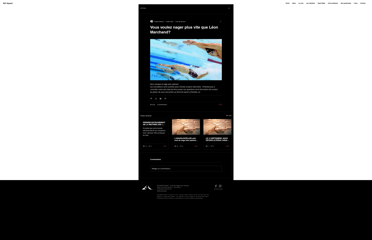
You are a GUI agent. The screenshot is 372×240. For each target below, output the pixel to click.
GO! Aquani (7, 3)
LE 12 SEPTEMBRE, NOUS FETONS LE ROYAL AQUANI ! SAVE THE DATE (217, 139)
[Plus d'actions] (221, 21)
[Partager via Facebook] (151, 98)
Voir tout (229, 115)
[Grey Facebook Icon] (216, 186)
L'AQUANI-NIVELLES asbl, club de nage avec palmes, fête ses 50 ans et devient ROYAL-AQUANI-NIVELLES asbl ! (185, 139)
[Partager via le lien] (165, 98)
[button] (229, 8)
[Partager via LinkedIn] (160, 98)
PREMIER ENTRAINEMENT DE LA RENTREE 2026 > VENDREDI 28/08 (154, 123)
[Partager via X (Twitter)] (156, 98)
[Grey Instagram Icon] (220, 186)
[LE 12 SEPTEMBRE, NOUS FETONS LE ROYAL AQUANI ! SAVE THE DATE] (217, 127)
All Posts (143, 8)
